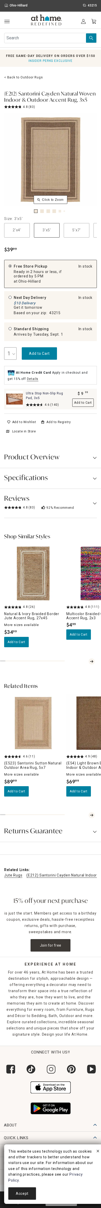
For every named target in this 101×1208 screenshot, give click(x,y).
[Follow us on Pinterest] (70, 1069)
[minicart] (94, 21)
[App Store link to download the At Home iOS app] (51, 1086)
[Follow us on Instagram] (50, 1069)
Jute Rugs (13, 875)
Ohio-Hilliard (29, 281)
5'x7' (76, 230)
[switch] (21, 422)
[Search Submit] (91, 38)
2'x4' (17, 230)
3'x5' (46, 230)
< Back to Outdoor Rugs (23, 77)
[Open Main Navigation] (7, 21)
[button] (46, 20)
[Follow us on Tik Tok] (30, 1069)
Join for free (50, 945)
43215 (55, 313)
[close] (98, 1152)
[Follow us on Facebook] (10, 1069)
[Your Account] (83, 21)
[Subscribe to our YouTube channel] (91, 1069)
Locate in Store (24, 431)
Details (33, 379)
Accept (22, 1193)
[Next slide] (92, 661)
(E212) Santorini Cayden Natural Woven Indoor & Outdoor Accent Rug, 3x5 (50, 97)
